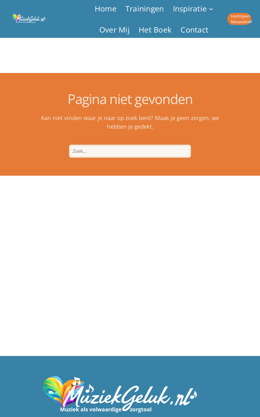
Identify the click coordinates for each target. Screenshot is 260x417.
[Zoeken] (184, 151)
